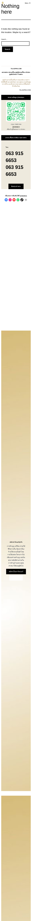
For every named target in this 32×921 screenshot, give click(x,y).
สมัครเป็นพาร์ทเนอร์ (16, 572)
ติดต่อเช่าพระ (16, 186)
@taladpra (16, 127)
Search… (4, 39)
